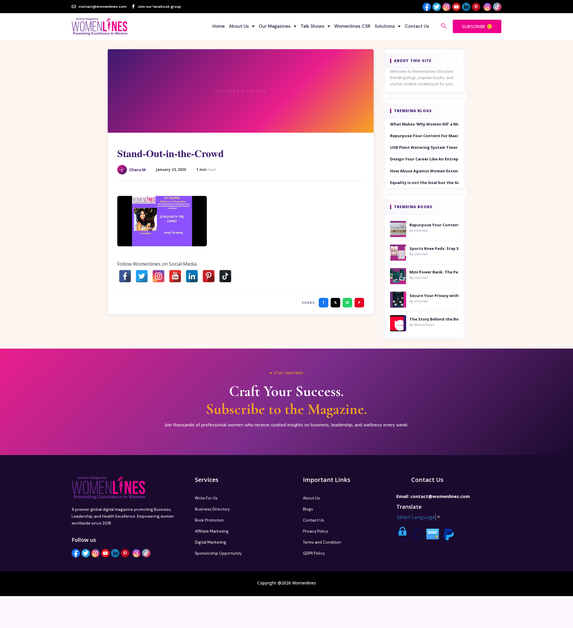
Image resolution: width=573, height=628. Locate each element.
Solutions (385, 26)
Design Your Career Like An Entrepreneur (424, 159)
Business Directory (212, 509)
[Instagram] (158, 276)
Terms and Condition (322, 542)
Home (218, 26)
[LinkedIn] (192, 276)
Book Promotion (209, 520)
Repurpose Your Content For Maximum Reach (424, 135)
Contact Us (417, 26)
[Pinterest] (208, 276)
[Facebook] (125, 276)
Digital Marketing (210, 542)
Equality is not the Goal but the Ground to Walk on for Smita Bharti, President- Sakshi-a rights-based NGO (424, 182)
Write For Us (206, 498)
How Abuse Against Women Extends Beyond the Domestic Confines (424, 171)
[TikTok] (225, 276)
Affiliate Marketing (212, 531)
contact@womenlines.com (440, 496)
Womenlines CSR (352, 26)
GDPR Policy (314, 553)
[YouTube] (175, 276)
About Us (239, 26)
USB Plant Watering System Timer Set (424, 147)
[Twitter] (141, 276)
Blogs (308, 509)
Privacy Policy (315, 531)
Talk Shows (312, 26)
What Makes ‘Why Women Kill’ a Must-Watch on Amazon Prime (424, 124)
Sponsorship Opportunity (218, 553)
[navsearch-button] (443, 26)
